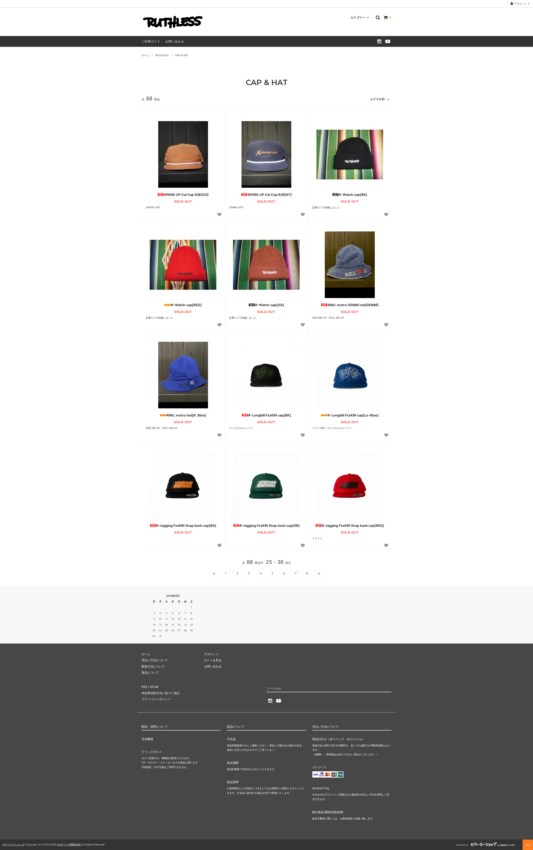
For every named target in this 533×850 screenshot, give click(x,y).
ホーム (145, 55)
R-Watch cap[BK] (353, 195)
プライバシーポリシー (156, 699)
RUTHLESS (162, 55)
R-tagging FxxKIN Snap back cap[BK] (186, 525)
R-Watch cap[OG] (269, 305)
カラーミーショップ (13, 844)
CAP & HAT (181, 55)
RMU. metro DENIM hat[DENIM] (353, 305)
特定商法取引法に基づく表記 (160, 693)
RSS (144, 686)
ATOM (154, 686)
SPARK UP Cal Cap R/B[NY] (270, 195)
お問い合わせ (174, 41)
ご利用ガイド (151, 41)
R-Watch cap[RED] (186, 305)
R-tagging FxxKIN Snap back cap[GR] (270, 525)
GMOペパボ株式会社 (69, 844)
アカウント (520, 3)
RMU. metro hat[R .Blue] (186, 415)
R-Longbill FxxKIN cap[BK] (269, 415)
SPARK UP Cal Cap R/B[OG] (186, 195)
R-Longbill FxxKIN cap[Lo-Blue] (353, 415)
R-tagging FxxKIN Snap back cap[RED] (353, 525)
